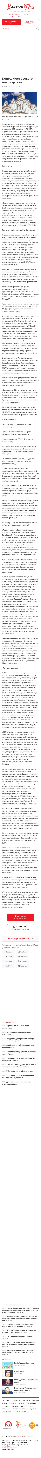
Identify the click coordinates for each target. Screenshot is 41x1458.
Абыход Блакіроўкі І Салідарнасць (25, 1409)
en (19, 16)
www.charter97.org (26, 1436)
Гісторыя (21, 1403)
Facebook (9, 952)
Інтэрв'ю (5, 1406)
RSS (10, 966)
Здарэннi (35, 1400)
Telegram (23, 966)
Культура (12, 1403)
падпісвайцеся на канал (20, 928)
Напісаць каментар (20, 939)
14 (23, 83)
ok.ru (10, 961)
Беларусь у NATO (20, 1412)
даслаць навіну (14, 14)
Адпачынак (6, 1409)
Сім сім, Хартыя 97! (29, 22)
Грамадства (15, 1400)
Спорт (4, 1403)
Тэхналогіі (15, 1406)
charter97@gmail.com (9, 1447)
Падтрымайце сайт (11, 22)
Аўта (31, 1406)
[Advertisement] (20, 54)
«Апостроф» (16, 161)
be (12, 16)
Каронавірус (7, 1412)
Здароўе (24, 1406)
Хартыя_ (20, 7)
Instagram (23, 961)
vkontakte (23, 957)
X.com (10, 957)
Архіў (26, 14)
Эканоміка (26, 1400)
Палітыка (5, 1400)
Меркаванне (6, 1359)
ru (16, 16)
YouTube (23, 952)
